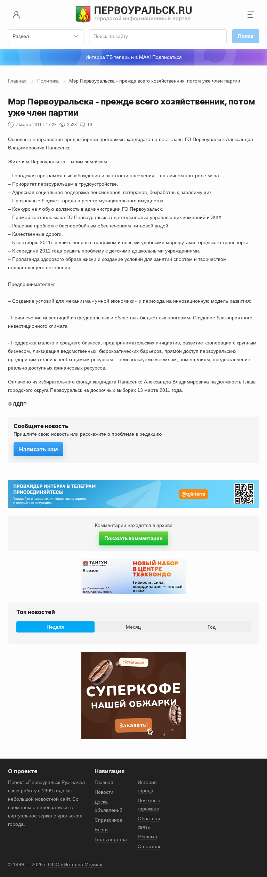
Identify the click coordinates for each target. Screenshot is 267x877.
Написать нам (38, 449)
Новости (104, 792)
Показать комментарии (133, 538)
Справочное (108, 820)
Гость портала (111, 839)
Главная (17, 81)
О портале (150, 846)
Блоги (101, 829)
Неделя (55, 627)
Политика (48, 81)
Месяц (133, 627)
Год (212, 627)
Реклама (147, 836)
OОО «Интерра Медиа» (75, 864)
